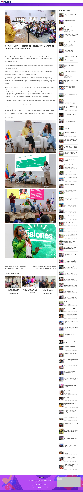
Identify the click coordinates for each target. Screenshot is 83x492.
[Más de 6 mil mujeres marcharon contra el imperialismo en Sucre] (61, 248)
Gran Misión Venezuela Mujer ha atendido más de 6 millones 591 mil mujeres (71, 140)
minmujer (26, 259)
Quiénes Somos (52, 4)
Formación (11, 259)
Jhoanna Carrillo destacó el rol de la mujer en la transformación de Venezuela (71, 35)
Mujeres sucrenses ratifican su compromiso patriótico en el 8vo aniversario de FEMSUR (70, 459)
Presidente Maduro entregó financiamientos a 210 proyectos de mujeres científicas (71, 303)
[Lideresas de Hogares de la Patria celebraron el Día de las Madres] (61, 355)
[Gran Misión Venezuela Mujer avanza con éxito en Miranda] (61, 186)
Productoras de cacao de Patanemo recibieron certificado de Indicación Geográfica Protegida (71, 198)
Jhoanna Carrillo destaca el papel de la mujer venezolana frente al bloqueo (71, 65)
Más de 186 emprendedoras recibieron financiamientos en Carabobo (70, 254)
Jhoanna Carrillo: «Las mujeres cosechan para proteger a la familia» (70, 191)
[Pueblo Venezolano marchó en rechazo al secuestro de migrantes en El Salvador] (61, 405)
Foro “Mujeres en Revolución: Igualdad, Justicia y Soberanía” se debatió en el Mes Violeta (30, 289)
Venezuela (40, 259)
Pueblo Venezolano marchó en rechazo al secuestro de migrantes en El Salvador (70, 405)
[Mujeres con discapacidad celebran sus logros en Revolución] (61, 361)
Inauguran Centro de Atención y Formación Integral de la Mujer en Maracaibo (70, 159)
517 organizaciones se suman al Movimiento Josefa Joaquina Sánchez (70, 372)
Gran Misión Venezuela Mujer (18, 259)
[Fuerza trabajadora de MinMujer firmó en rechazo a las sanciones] (61, 310)
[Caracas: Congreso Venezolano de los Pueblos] (61, 419)
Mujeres (29, 259)
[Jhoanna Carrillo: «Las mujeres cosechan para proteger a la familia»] (61, 192)
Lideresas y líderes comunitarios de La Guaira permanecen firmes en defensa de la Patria (71, 43)
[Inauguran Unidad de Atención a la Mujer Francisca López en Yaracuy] (61, 438)
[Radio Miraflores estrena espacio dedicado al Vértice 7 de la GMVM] (61, 399)
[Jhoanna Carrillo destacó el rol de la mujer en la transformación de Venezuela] (61, 36)
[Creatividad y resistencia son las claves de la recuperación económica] (61, 335)
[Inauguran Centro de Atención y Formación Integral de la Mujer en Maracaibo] (61, 160)
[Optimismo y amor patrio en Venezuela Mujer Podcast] (61, 279)
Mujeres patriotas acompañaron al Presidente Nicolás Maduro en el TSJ (70, 107)
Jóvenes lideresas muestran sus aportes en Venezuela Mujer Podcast (70, 348)
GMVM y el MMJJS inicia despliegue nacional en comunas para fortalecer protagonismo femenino (13, 291)
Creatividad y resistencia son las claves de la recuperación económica (70, 334)
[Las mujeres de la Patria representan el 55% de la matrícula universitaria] (61, 128)
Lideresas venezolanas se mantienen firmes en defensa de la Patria (70, 94)
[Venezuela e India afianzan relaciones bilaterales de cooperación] (61, 452)
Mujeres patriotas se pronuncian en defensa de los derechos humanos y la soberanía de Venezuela (71, 101)
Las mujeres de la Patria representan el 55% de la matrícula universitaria (70, 127)
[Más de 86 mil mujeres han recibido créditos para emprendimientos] (61, 379)
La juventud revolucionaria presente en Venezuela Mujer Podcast (69, 341)
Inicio (4, 4)
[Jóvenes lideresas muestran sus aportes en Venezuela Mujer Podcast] (61, 348)
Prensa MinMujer (10, 53)
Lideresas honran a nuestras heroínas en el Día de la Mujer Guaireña (70, 87)
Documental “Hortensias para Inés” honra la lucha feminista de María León (71, 316)
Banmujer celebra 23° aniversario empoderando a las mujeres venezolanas (70, 28)
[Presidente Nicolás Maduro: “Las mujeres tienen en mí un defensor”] (61, 147)
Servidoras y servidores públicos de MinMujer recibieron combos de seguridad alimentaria (47, 291)
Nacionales (31, 53)
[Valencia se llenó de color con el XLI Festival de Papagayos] (61, 273)
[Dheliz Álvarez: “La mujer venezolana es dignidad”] (61, 291)
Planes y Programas (39, 4)
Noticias (12, 4)
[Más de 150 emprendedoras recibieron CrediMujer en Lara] (61, 211)
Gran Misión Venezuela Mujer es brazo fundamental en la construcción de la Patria (70, 166)
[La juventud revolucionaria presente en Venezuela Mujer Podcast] (61, 342)
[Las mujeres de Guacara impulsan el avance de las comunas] (61, 173)
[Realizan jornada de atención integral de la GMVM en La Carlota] (61, 297)
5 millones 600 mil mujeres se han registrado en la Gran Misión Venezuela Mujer (70, 392)
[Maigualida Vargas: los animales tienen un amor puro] (61, 242)
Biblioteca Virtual (76, 4)
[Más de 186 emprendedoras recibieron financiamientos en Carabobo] (61, 255)
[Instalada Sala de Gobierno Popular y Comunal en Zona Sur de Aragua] (61, 425)
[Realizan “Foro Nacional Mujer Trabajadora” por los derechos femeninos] (61, 386)
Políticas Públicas (24, 4)
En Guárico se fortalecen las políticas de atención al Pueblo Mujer (70, 14)
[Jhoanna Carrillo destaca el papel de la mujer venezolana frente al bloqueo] (61, 66)
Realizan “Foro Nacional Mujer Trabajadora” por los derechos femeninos (70, 385)
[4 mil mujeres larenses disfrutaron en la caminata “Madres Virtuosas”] (61, 285)
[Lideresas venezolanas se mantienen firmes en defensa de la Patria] (61, 95)
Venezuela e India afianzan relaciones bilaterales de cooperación (69, 452)
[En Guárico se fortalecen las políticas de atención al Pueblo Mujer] (61, 15)
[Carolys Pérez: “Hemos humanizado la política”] (61, 230)
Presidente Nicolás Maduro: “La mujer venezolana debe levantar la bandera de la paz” (70, 114)
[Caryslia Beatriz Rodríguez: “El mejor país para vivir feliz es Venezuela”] (61, 134)
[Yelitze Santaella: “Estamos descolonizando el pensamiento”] (61, 205)
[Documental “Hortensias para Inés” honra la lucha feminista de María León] (61, 316)
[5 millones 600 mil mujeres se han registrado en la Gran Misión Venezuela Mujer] (61, 392)
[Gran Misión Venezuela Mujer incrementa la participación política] (61, 224)
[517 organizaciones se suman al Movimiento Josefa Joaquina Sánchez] (61, 373)
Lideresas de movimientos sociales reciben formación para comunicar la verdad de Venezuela (70, 50)
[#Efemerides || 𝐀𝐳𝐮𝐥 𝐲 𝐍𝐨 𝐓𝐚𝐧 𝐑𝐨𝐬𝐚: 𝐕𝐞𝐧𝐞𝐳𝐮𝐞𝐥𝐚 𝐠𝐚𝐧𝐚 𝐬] (61, 431)
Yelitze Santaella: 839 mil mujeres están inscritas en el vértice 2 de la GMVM (70, 217)
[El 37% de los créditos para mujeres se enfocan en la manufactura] (61, 329)
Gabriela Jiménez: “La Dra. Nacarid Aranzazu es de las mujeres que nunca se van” (70, 235)
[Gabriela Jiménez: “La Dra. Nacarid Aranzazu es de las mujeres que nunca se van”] (61, 236)
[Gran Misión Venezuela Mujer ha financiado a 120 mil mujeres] (61, 153)
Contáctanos (40, 487)
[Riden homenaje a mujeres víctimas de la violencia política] (61, 82)
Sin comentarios (67, 17)
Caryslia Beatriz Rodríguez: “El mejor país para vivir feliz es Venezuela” (70, 134)
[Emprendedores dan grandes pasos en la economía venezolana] (61, 323)
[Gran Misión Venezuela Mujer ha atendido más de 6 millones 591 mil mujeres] (61, 141)
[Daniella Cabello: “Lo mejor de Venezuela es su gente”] (61, 267)
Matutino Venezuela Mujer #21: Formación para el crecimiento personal (70, 411)
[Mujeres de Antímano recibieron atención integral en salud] (61, 367)
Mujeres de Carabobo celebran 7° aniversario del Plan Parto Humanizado (70, 179)
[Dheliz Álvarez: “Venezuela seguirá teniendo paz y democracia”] (61, 121)
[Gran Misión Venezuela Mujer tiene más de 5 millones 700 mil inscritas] (61, 261)
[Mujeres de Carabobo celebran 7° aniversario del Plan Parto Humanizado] (61, 179)
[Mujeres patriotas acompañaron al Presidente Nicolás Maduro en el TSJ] (61, 108)
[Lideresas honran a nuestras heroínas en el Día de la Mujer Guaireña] (61, 88)
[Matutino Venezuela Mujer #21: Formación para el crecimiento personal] (61, 412)
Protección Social (34, 259)
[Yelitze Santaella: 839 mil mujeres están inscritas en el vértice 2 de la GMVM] (61, 217)
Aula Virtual (65, 4)
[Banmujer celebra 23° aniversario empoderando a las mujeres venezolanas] (61, 29)
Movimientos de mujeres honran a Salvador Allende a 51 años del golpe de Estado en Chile (70, 58)
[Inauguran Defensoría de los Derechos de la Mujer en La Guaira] (61, 22)
